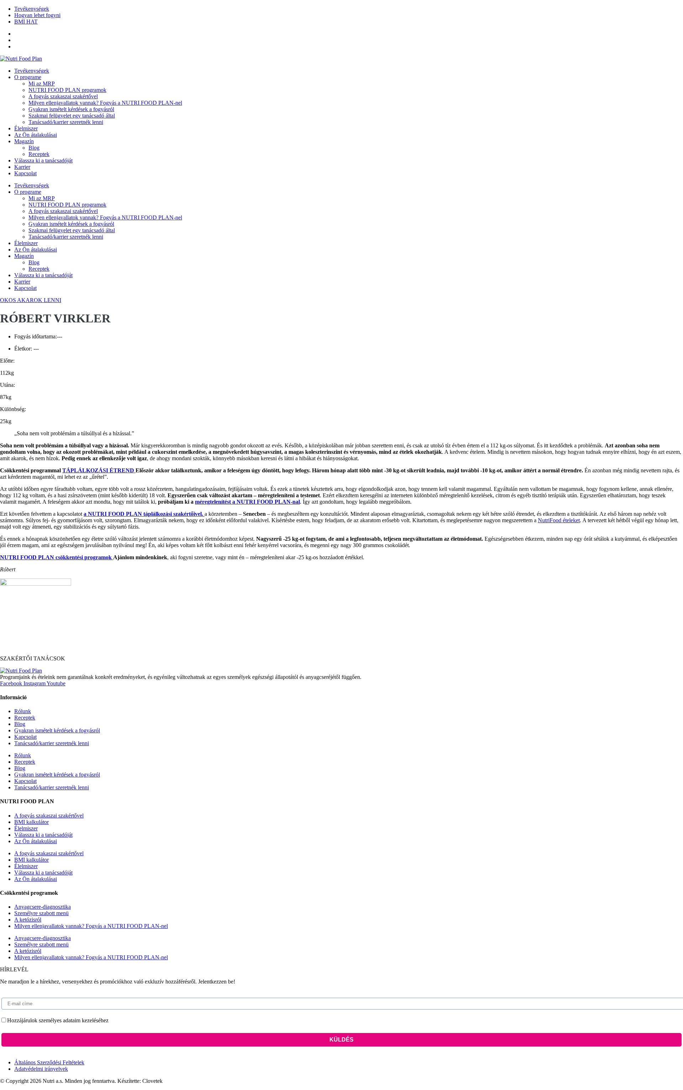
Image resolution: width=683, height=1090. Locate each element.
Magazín (24, 141)
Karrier (22, 167)
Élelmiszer (26, 128)
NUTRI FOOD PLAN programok (67, 90)
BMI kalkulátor (31, 822)
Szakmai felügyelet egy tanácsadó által (71, 116)
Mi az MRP (41, 84)
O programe (27, 77)
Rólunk (22, 711)
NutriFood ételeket (559, 520)
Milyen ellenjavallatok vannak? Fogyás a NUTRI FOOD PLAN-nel (105, 103)
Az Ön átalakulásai (35, 135)
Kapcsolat (25, 173)
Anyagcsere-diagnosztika (42, 907)
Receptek (38, 154)
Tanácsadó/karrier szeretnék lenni (65, 122)
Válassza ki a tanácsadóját (43, 160)
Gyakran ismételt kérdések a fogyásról (71, 109)
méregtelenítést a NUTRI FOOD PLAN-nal (247, 502)
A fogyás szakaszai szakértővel (63, 96)
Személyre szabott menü (41, 913)
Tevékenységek (31, 71)
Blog (33, 148)
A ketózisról (27, 920)
